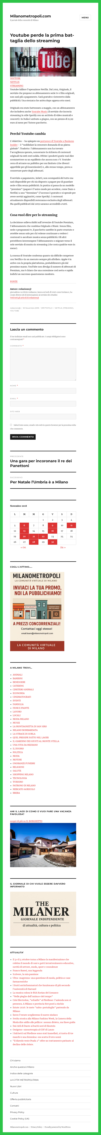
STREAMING (16, 85)
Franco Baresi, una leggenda (27, 970)
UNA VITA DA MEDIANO (25, 745)
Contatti (14, 1106)
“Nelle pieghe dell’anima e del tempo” (33, 996)
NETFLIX (14, 82)
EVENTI (17, 700)
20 (24, 536)
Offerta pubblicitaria (20, 1099)
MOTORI (17, 759)
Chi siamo (15, 1060)
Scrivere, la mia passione (25, 974)
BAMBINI (17, 678)
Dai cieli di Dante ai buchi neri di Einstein (34, 1026)
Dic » (63, 547)
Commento (17, 346)
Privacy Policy (17, 1112)
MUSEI (16, 722)
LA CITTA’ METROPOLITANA (24, 1080)
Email (14, 399)
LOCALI (17, 715)
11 (71, 525)
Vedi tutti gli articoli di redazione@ (24, 298)
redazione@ (15, 308)
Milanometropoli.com (30, 16)
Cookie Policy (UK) (19, 1118)
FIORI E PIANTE (21, 708)
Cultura (14, 1093)
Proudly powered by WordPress (58, 1127)
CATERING (18, 685)
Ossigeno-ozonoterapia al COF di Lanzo (33, 1029)
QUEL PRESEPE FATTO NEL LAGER (31, 737)
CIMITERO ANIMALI (23, 689)
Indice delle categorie (21, 1073)
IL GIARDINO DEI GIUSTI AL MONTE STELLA (36, 741)
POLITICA (18, 752)
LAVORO (17, 711)
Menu (85, 17)
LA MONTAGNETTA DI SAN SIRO (30, 726)
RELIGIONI (18, 767)
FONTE (13, 281)
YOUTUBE (15, 78)
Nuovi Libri (15, 1086)
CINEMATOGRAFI (22, 697)
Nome (14, 386)
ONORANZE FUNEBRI (24, 763)
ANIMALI (17, 674)
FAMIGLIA (18, 704)
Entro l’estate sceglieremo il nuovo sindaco (35, 1015)
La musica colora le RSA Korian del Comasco (35, 992)
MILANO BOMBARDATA (25, 730)
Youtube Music (40, 111)
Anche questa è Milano (22, 1067)
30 (52, 542)
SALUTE (17, 770)
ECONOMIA (19, 693)
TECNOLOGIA (20, 778)
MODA (16, 756)
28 (33, 542)
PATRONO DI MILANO (24, 785)
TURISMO (18, 781)
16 (52, 531)
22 (43, 536)
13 (24, 531)
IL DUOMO (18, 748)
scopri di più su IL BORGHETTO (26, 821)
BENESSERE (19, 682)
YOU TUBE (14, 311)
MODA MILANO (21, 719)
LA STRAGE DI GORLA (24, 733)
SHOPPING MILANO (23, 774)
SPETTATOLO (46, 308)
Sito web (15, 411)
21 (34, 536)
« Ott (23, 547)
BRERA (16, 793)
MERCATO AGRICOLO (24, 789)
